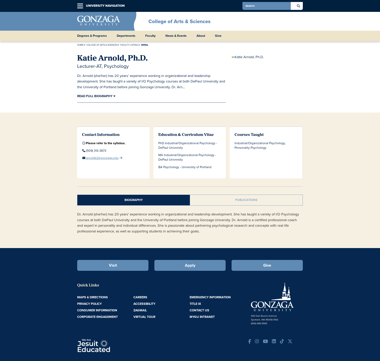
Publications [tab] (246, 200)
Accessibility (144, 303)
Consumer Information (97, 310)
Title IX (195, 303)
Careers (140, 297)
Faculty (150, 36)
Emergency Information (210, 297)
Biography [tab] (133, 200)
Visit (113, 265)
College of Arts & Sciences (179, 21)
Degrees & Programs (92, 36)
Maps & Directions (92, 297)
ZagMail (140, 310)
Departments (126, 36)
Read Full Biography (94, 96)
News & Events (176, 36)
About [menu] (201, 36)
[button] (80, 6)
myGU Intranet (202, 317)
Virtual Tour (144, 317)
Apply (190, 265)
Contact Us (199, 310)
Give (218, 36)
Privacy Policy (89, 303)
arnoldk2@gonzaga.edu (102, 158)
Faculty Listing (129, 44)
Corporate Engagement (97, 317)
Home (80, 44)
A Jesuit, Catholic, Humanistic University (110, 345)
